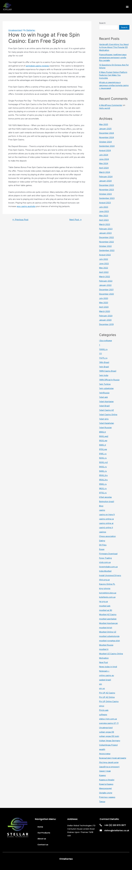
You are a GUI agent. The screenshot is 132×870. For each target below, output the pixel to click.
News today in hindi (108, 666)
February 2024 (106, 176)
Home (40, 827)
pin (100, 684)
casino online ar (106, 523)
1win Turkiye (105, 384)
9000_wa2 (103, 436)
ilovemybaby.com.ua (108, 566)
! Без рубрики (105, 340)
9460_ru (103, 471)
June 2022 (104, 263)
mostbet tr (104, 649)
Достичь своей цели (108, 762)
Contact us (43, 844)
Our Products (44, 832)
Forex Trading (105, 558)
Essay (101, 549)
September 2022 (106, 250)
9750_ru (103, 492)
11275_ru (103, 358)
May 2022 (103, 268)
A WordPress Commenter (110, 105)
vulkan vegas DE (106, 732)
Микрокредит (105, 788)
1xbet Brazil (104, 406)
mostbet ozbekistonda (109, 636)
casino (102, 510)
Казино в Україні (106, 780)
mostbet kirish (105, 627)
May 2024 (103, 163)
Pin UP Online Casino (109, 701)
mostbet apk (104, 606)
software (103, 714)
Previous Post (20, 220)
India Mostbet (105, 571)
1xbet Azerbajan (106, 401)
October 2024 (105, 142)
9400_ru (103, 466)
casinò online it (106, 527)
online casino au (106, 675)
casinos (102, 532)
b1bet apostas (105, 497)
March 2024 (104, 172)
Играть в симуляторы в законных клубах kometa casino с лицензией (114, 85)
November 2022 (106, 242)
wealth (102, 749)
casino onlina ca (106, 519)
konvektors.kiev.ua (107, 593)
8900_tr (102, 432)
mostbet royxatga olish (109, 640)
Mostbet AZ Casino (107, 614)
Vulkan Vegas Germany (109, 740)
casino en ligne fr (107, 514)
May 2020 (103, 302)
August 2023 (105, 202)
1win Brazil (104, 366)
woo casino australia (26, 206)
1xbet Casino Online (108, 414)
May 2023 (103, 215)
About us (42, 838)
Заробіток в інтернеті (109, 767)
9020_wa (103, 440)
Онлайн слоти (105, 793)
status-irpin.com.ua (108, 719)
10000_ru (103, 349)
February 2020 (105, 315)
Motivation (104, 658)
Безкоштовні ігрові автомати (112, 758)
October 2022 (105, 246)
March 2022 (104, 276)
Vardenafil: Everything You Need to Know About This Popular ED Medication (114, 47)
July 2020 (103, 298)
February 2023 (106, 229)
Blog (101, 506)
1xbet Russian (105, 427)
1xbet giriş (104, 419)
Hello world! (104, 108)
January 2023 (105, 233)
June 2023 (104, 211)
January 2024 (105, 181)
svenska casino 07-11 (109, 723)
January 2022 (105, 285)
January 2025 (105, 128)
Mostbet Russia (106, 645)
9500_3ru (103, 479)
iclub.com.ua (105, 562)
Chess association (107, 536)
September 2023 (107, 198)
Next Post (75, 220)
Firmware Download (108, 553)
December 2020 (106, 294)
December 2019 (106, 324)
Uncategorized (15, 30)
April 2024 (104, 168)
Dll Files (102, 545)
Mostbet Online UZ (107, 632)
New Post (103, 662)
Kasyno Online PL (107, 584)
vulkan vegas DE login (109, 736)
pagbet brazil (105, 680)
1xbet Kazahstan (106, 423)
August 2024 (105, 150)
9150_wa (103, 449)
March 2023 (104, 224)
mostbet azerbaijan (108, 619)
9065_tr (102, 445)
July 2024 (103, 155)
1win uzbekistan (106, 388)
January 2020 (105, 320)
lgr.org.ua (103, 601)
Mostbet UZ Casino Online (111, 653)
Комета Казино (106, 784)
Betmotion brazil (106, 501)
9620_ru (103, 488)
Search (102, 23)
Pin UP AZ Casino (107, 693)
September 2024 (107, 146)
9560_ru (103, 484)
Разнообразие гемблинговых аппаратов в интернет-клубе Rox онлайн (113, 57)
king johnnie (104, 588)
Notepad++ (104, 671)
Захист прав (105, 771)
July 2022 (103, 259)
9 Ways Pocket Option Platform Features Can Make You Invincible (113, 75)
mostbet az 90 (105, 610)
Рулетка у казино (107, 797)
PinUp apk (103, 710)
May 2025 (103, 124)
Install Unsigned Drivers (110, 575)
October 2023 (105, 194)
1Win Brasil (104, 362)
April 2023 (104, 220)
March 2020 (104, 311)
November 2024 (106, 137)
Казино (102, 775)
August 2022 (105, 255)
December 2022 (106, 237)
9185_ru (102, 453)
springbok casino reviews (37, 66)
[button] (127, 7)
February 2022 (105, 281)
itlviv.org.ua (104, 579)
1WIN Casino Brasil (107, 371)
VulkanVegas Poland (108, 745)
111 (100, 353)
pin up (102, 688)
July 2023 (103, 207)
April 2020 (104, 307)
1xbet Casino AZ (106, 410)
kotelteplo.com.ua (107, 597)
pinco (101, 706)
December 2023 (106, 185)
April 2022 (104, 272)
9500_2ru (103, 475)
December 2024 (106, 133)
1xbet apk (103, 397)
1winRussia (104, 393)
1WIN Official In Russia (109, 380)
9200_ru (103, 458)
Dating (102, 540)
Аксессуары (104, 753)
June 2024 (104, 159)
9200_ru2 (103, 462)
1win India (103, 375)
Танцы (102, 801)
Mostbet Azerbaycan (108, 623)
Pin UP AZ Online (107, 697)
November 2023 (106, 189)
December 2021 (106, 289)
